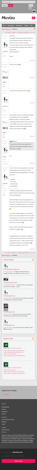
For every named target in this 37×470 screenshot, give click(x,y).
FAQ (31, 25)
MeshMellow (5, 407)
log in (9, 32)
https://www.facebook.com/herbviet (14, 371)
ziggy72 (4, 82)
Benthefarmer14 (15, 269)
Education (4, 411)
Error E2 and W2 (8, 271)
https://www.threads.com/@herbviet (14, 350)
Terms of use (5, 430)
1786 (4, 195)
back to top (18, 461)
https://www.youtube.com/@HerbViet (14, 355)
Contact (4, 409)
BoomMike (14, 282)
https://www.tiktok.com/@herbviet (13, 352)
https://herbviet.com (9, 370)
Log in (4, 5)
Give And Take (8, 298)
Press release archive (8, 419)
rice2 (13, 325)
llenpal (13, 295)
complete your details (23, 32)
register (13, 32)
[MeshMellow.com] (17, 452)
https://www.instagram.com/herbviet (14, 373)
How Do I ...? (9, 29)
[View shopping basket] (33, 11)
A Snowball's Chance (10, 285)
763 (6, 164)
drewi (13, 312)
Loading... (6, 394)
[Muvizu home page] (8, 17)
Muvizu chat (8, 338)
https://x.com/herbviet (10, 354)
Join (11, 5)
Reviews (4, 422)
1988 (4, 86)
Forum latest (8, 260)
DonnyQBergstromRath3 (15, 348)
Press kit (4, 417)
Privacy (4, 427)
